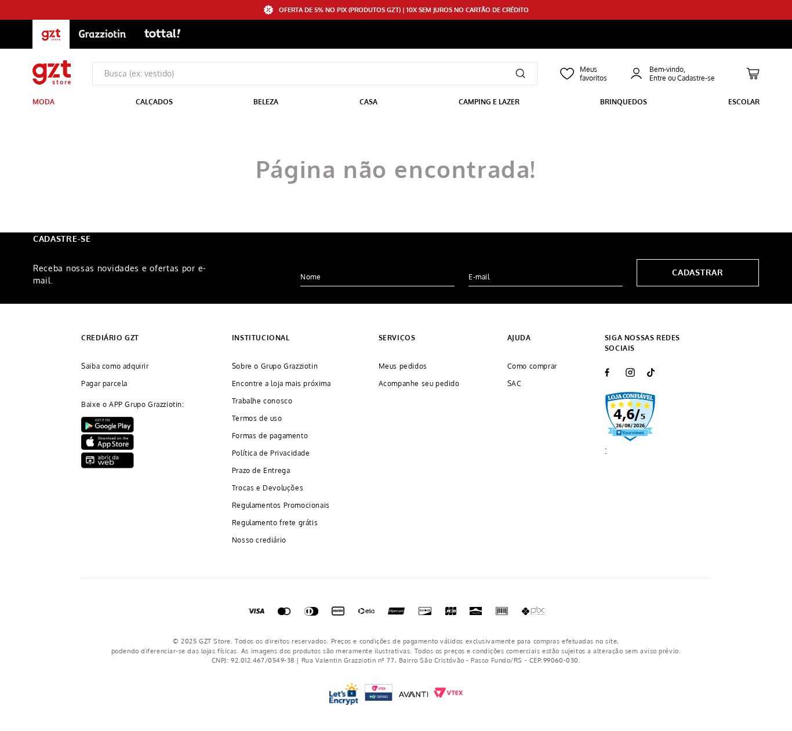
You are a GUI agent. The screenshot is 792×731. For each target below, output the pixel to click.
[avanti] (413, 694)
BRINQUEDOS (623, 101)
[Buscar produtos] (520, 73)
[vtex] (378, 693)
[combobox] (314, 73)
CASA (368, 101)
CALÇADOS (154, 101)
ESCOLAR (744, 101)
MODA (43, 101)
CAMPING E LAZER (489, 101)
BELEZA (265, 101)
